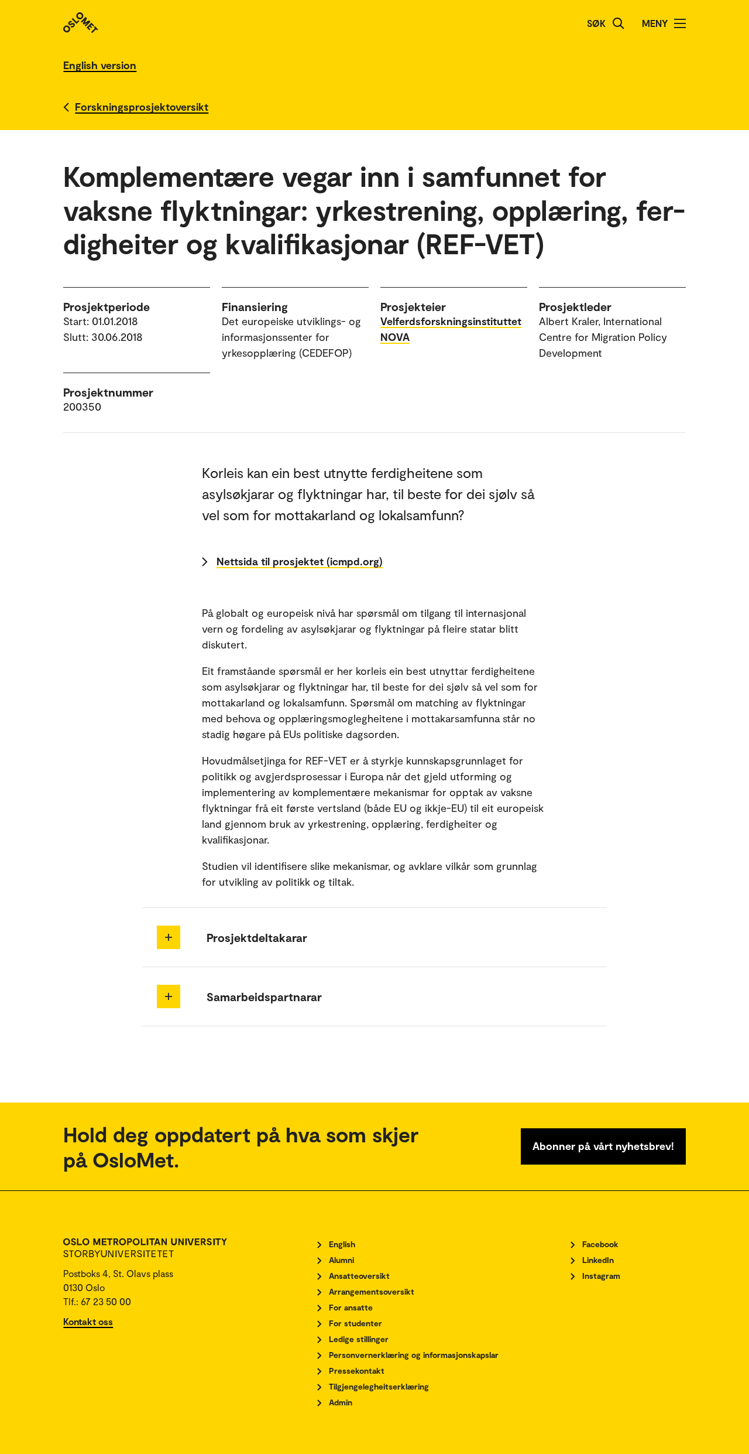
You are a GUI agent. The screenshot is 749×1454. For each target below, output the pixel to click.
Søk (596, 23)
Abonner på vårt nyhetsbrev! (603, 1145)
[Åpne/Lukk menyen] (680, 23)
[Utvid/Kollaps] (168, 937)
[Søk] (618, 23)
